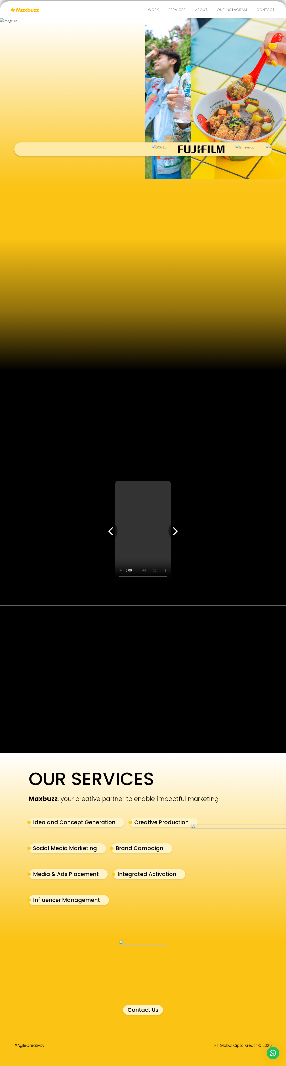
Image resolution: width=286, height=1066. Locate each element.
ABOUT (201, 9)
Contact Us (143, 1010)
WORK (153, 9)
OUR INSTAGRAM (232, 9)
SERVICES (177, 9)
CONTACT (266, 9)
